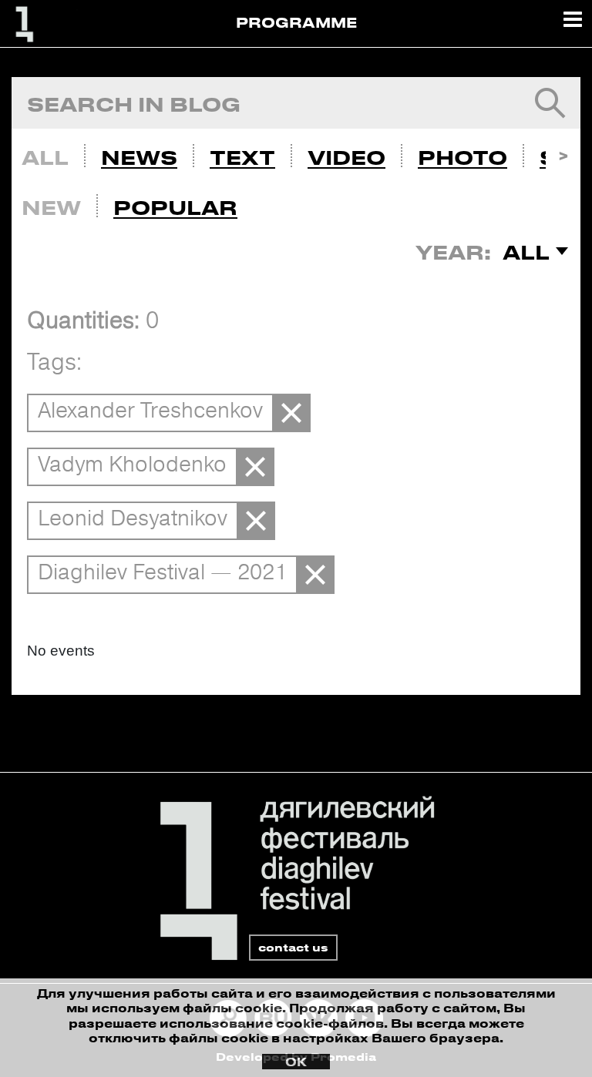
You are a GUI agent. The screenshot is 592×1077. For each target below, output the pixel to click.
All (45, 157)
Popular (175, 207)
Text (242, 157)
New (51, 207)
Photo (462, 157)
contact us (293, 947)
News (139, 157)
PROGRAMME (296, 22)
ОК (296, 1062)
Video (346, 157)
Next (563, 154)
